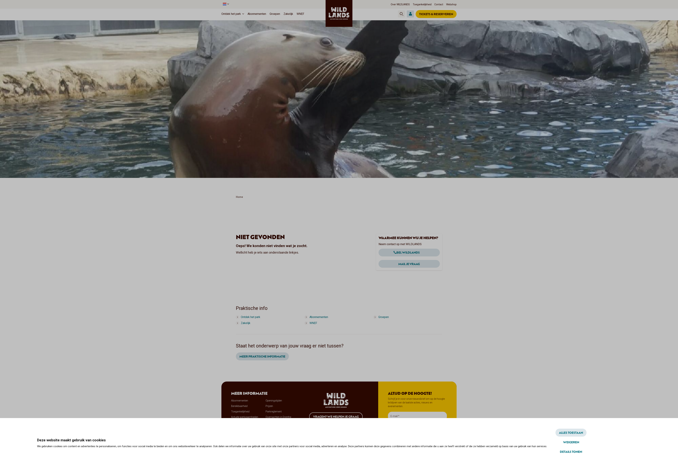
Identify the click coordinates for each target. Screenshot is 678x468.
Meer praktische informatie (262, 356)
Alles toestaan (571, 432)
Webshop (451, 4)
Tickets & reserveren (436, 14)
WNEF (300, 14)
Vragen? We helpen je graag (336, 416)
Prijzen (269, 406)
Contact (438, 4)
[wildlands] (339, 13)
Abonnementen (257, 14)
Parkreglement (274, 411)
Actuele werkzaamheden (244, 417)
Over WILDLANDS (400, 4)
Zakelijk (288, 14)
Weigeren (571, 442)
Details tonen (571, 452)
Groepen (275, 14)
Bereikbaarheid (239, 406)
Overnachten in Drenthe (278, 417)
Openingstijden (274, 400)
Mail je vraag (409, 264)
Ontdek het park (231, 14)
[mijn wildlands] (410, 13)
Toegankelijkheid (422, 4)
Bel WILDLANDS (408, 252)
